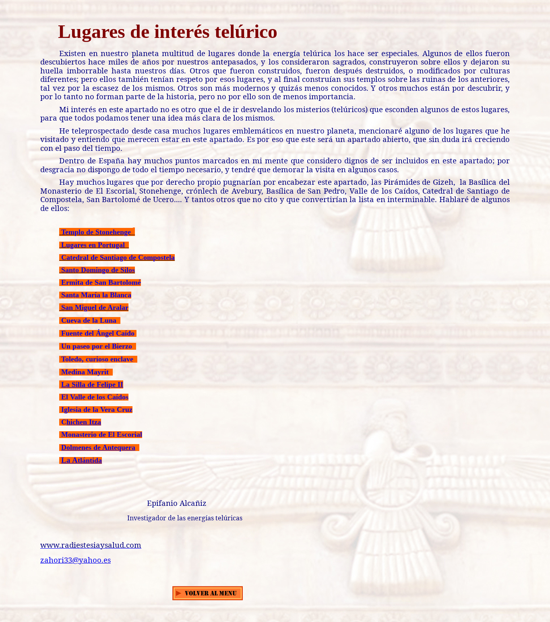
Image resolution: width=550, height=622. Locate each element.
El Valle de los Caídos (94, 397)
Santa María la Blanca (96, 295)
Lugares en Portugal (93, 245)
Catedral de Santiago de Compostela (118, 257)
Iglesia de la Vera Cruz (96, 409)
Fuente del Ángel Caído (97, 333)
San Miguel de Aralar (93, 307)
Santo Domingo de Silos (98, 270)
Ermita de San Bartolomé (101, 282)
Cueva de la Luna (88, 320)
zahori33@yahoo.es (75, 560)
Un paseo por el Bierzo (96, 346)
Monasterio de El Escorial (101, 434)
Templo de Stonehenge (96, 232)
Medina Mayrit (85, 372)
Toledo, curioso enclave (97, 359)
